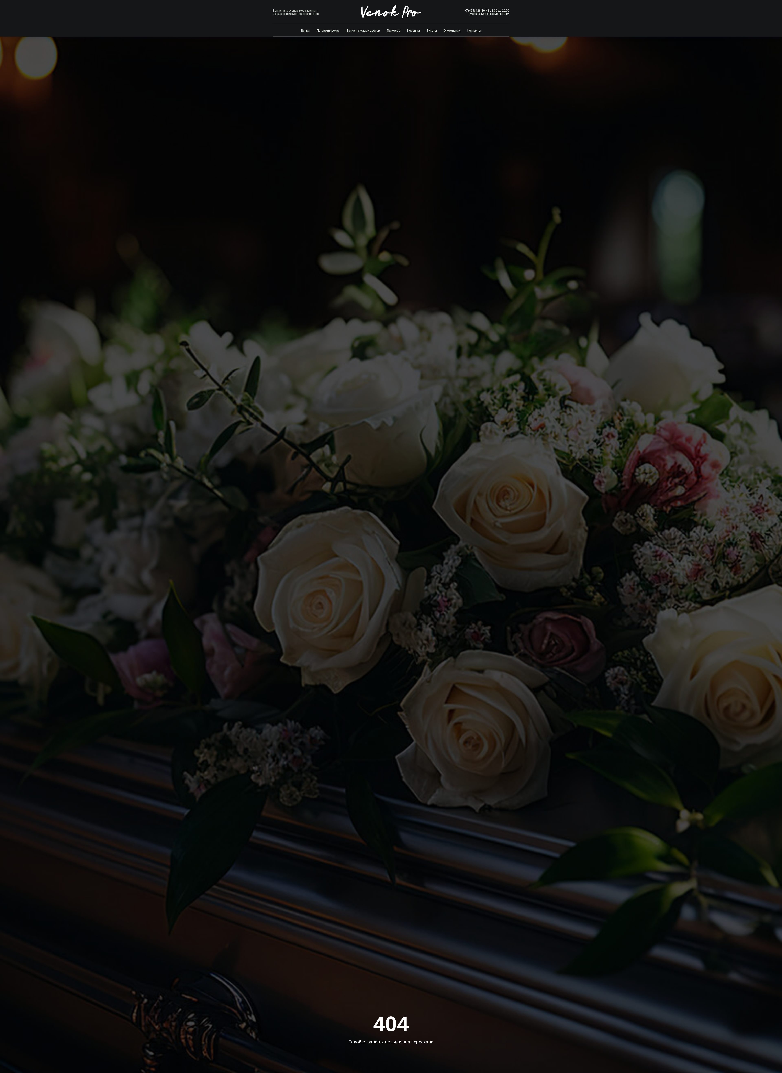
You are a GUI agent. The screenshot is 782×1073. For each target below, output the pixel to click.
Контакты (474, 30)
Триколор (393, 30)
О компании (452, 30)
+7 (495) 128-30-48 (476, 10)
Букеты (432, 30)
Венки (305, 30)
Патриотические (328, 30)
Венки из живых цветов (363, 30)
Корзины (413, 30)
